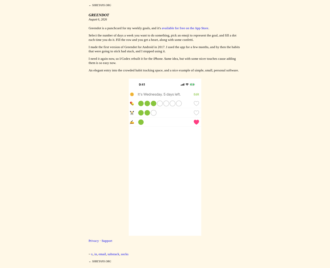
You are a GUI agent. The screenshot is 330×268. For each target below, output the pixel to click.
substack (113, 254)
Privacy (94, 241)
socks (125, 254)
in (95, 254)
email (102, 254)
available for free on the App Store (185, 28)
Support (107, 241)
